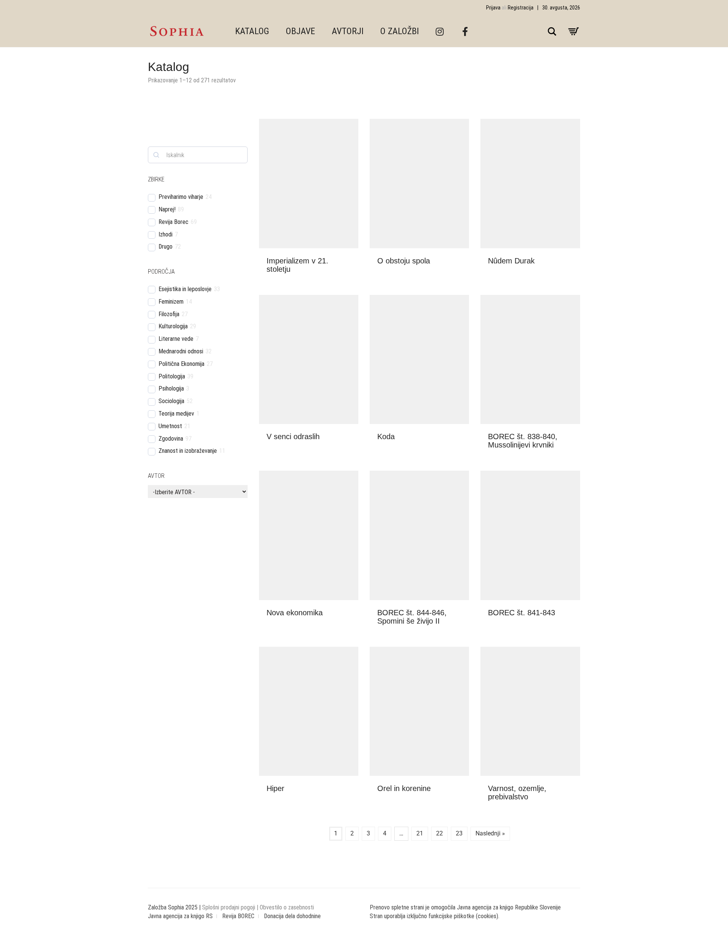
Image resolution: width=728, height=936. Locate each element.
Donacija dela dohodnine (292, 916)
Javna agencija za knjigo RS (180, 916)
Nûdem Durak (511, 261)
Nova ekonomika (295, 612)
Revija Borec (173, 221)
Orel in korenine (404, 788)
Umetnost (170, 426)
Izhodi (165, 234)
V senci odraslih (293, 436)
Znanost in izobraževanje (187, 450)
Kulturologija (173, 326)
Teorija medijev (176, 413)
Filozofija (168, 314)
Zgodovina (170, 438)
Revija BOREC (238, 916)
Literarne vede (175, 338)
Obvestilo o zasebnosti (287, 907)
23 (459, 833)
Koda (386, 436)
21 (419, 833)
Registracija (520, 8)
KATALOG (252, 31)
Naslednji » (490, 833)
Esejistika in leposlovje (185, 289)
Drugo (165, 246)
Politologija (171, 376)
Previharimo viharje (180, 196)
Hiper (275, 788)
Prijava (493, 8)
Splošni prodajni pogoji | (231, 907)
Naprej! (167, 209)
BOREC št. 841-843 (521, 612)
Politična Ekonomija (181, 363)
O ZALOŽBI (399, 31)
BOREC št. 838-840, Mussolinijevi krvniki (522, 440)
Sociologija (171, 401)
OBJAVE (300, 31)
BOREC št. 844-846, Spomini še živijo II (412, 616)
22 (439, 833)
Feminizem (171, 301)
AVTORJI (348, 31)
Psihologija (171, 388)
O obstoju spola (403, 261)
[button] (350, 261)
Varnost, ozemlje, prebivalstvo (517, 792)
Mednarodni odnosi (180, 351)
